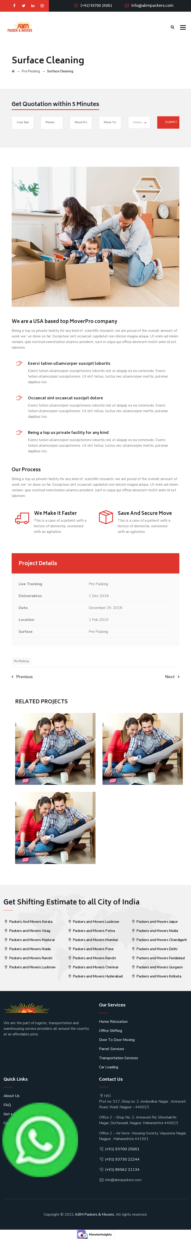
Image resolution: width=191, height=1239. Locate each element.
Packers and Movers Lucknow (32, 967)
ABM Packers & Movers (94, 1214)
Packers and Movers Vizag (29, 930)
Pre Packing (21, 661)
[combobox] (139, 122)
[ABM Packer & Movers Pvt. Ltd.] (20, 27)
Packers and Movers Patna (93, 930)
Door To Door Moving (117, 1039)
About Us (11, 1095)
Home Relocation (113, 1021)
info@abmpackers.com (152, 6)
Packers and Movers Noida (29, 949)
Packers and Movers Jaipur (157, 921)
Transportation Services (118, 1058)
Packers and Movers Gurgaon (159, 967)
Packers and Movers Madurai (31, 940)
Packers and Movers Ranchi (30, 958)
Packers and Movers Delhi (156, 949)
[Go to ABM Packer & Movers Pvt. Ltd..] (13, 71)
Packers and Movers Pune (92, 949)
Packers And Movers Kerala (30, 921)
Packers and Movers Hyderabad (97, 976)
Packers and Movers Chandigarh (161, 940)
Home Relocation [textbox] (141, 122)
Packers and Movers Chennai (95, 967)
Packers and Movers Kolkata (158, 976)
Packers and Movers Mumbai (95, 940)
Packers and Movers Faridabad (160, 958)
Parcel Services (111, 1048)
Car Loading (108, 1067)
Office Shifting (110, 1030)
